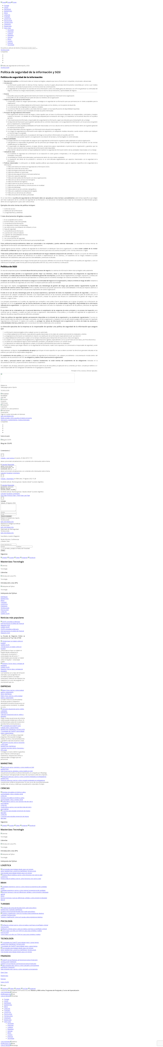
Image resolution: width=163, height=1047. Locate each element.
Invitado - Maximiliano (7, 479)
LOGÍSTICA (7, 19)
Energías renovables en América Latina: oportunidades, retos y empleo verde (12, 799)
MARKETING (8, 11)
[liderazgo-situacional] (13, 711)
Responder (10, 464)
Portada (6, 5)
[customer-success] (13, 744)
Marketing (10, 35)
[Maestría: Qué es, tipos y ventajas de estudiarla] (13, 665)
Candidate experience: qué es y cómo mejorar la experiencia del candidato (23, 890)
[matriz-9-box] (13, 692)
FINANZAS (7, 24)
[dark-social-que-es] (17, 767)
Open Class (7, 28)
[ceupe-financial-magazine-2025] (13, 625)
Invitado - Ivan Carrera (7, 458)
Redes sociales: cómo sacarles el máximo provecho (16, 418)
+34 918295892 (5, 992)
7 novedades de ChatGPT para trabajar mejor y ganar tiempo (12, 732)
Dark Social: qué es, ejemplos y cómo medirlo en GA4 (17, 771)
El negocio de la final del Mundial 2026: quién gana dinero (18, 911)
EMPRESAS (7, 9)
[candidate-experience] (24, 887)
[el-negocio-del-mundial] (18, 908)
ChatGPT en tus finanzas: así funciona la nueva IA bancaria (18, 964)
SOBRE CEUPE (5, 627)
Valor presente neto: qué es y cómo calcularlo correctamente (19, 969)
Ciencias (9, 37)
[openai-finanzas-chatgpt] (19, 960)
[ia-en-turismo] (22, 913)
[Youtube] (10, 557)
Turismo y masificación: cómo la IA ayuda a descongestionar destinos (22, 917)
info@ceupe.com (6, 994)
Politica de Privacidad (23, 548)
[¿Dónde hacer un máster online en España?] (13, 643)
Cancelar (4, 464)
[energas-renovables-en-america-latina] (17, 794)
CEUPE (6, 7)
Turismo (9, 41)
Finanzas (10, 43)
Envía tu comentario (6, 516)
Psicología (10, 30)
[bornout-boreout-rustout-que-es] (25, 894)
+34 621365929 (5, 996)
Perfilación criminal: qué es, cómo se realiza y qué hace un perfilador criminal (24, 929)
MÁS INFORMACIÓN (7, 416)
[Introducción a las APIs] (8, 576)
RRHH (6, 13)
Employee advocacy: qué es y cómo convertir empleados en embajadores (23, 780)
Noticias (3, 979)
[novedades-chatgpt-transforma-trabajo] (13, 728)
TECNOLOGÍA (8, 22)
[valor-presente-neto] (20, 965)
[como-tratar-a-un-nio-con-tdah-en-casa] (21, 931)
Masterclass (8, 26)
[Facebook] (31, 557)
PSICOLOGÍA (8, 20)
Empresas (10, 32)
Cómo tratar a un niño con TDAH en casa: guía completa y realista (20, 934)
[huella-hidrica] (17, 803)
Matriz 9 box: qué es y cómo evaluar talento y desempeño (11, 697)
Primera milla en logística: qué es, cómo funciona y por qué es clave (21, 879)
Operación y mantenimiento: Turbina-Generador (15, 420)
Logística (10, 33)
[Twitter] (17, 557)
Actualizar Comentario (13, 473)
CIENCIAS (7, 15)
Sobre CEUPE (5, 982)
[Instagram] (24, 557)
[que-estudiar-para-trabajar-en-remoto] (17, 869)
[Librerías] (4, 566)
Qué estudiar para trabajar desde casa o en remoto (16, 873)
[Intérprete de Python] (8, 586)
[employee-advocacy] (23, 777)
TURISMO (7, 17)
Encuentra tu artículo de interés (10, 48)
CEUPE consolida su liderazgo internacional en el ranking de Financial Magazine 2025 (12, 631)
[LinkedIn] (4, 557)
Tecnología (10, 45)
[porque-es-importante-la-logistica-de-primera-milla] (21, 875)
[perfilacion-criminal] (24, 925)
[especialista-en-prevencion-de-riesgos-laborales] (17, 813)
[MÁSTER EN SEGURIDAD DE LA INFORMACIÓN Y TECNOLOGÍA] (37, 382)
